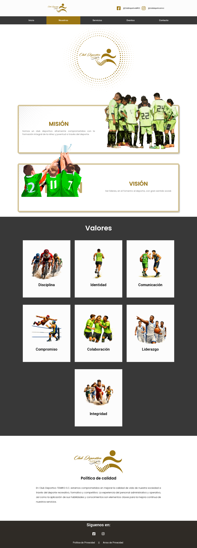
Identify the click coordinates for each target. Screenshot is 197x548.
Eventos (131, 20)
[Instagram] (103, 534)
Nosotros (63, 20)
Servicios (97, 20)
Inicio (31, 20)
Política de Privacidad (84, 542)
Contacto (163, 20)
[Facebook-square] (94, 534)
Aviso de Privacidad (113, 542)
